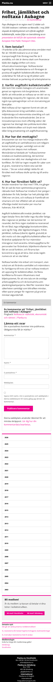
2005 (6, 576)
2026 (6, 437)
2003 (6, 589)
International (26, 678)
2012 (6, 530)
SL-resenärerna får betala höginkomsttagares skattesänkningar (26, 631)
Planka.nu (7, 2)
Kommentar (10, 335)
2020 (6, 477)
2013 (6, 523)
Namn (7, 363)
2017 (6, 497)
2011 (6, 537)
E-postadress (10, 372)
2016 (6, 503)
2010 (6, 543)
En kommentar (34, 19)
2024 (6, 451)
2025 (6, 444)
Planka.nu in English (26, 676)
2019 (6, 484)
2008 (6, 556)
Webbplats (8, 382)
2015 (6, 510)
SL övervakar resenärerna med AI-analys (17, 635)
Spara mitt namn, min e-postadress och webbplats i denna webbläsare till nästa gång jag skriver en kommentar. (26, 399)
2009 (6, 550)
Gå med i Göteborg (34, 613)
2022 (6, 464)
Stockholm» (6, 647)
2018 (6, 490)
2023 (6, 457)
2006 (6, 570)
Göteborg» (6, 645)
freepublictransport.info (26, 681)
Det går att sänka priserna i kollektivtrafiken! (19, 627)
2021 (6, 470)
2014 (6, 517)
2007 (6, 563)
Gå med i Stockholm (15, 613)
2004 (6, 583)
